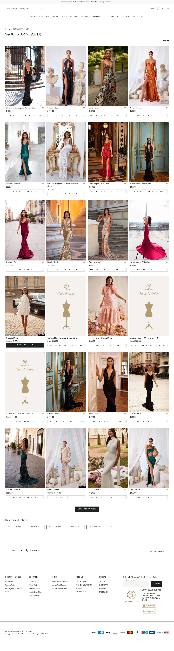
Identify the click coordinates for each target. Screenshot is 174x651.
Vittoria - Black (53, 108)
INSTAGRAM (104, 585)
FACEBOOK (103, 592)
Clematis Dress (12, 338)
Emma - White (53, 490)
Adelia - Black (94, 414)
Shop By (85, 17)
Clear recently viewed (156, 551)
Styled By (125, 17)
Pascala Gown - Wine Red (140, 262)
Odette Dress (94, 108)
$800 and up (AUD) (75, 526)
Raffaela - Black (53, 414)
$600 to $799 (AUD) (14, 526)
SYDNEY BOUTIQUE (84, 585)
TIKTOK (102, 582)
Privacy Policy (33, 585)
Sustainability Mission (36, 592)
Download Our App (59, 589)
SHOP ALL (97, 17)
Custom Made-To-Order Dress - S (19, 414)
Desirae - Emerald (13, 184)
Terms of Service (35, 589)
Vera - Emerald (135, 490)
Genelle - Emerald (13, 490)
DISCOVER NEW (36, 17)
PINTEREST (103, 589)
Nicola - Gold (52, 262)
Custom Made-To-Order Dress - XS (144, 338)
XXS (56, 497)
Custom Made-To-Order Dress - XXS (62, 338)
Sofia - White (94, 490)
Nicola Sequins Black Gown (140, 184)
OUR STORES (81, 582)
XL (77, 497)
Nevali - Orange (136, 108)
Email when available (25, 345)
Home (7, 29)
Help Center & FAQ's (60, 582)
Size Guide (9, 582)
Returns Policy (10, 585)
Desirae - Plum (12, 262)
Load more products (87, 509)
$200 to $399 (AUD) (35, 526)
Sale (110, 526)
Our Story (32, 582)
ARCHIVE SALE (138, 17)
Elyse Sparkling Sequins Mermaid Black (21, 108)
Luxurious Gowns (70, 17)
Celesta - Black (135, 414)
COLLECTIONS (110, 17)
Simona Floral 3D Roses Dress (100, 338)
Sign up (156, 584)
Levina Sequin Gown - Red (99, 184)
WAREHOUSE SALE (95, 526)
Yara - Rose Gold (95, 262)
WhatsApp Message (59, 585)
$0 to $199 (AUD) (55, 526)
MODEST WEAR (52, 17)
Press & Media (34, 596)
